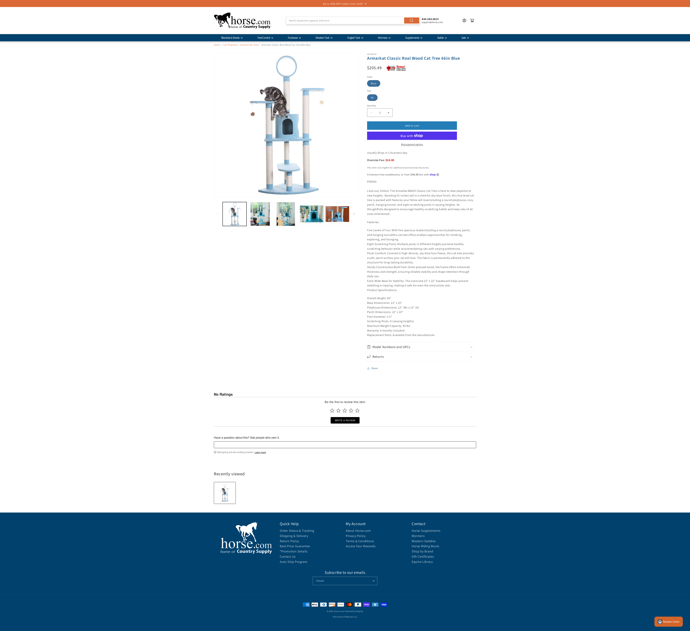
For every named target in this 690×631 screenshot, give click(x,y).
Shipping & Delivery (294, 536)
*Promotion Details (293, 551)
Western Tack (322, 38)
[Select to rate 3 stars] (345, 410)
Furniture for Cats (249, 44)
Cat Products (230, 44)
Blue (373, 83)
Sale (463, 38)
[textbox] (345, 444)
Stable (440, 38)
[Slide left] (218, 214)
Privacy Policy (355, 536)
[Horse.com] (242, 20)
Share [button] (374, 368)
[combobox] (353, 20)
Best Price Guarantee (295, 546)
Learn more (260, 452)
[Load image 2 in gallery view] (260, 214)
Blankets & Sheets (230, 38)
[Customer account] (464, 20)
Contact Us (288, 556)
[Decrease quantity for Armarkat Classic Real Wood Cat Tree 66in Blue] (371, 112)
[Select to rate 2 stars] (338, 410)
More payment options (412, 144)
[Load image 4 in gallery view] (312, 214)
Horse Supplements (426, 531)
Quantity (371, 105)
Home (217, 44)
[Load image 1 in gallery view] (235, 214)
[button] (421, 347)
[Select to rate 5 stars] (357, 410)
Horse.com (339, 611)
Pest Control (263, 38)
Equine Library (422, 562)
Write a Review (345, 420)
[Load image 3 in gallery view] (286, 214)
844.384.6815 (430, 19)
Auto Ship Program (293, 562)
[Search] (411, 20)
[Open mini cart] (472, 20)
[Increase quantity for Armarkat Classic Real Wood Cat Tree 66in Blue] (388, 112)
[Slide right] (354, 214)
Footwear (293, 38)
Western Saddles (424, 541)
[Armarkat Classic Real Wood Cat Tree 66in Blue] (225, 493)
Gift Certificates (423, 556)
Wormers (382, 38)
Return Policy (289, 541)
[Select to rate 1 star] (332, 410)
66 (372, 97)
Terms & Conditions (360, 541)
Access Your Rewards (360, 546)
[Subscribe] (373, 581)
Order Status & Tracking (297, 531)
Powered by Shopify (354, 611)
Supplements (412, 38)
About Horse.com (358, 531)
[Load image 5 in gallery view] (337, 214)
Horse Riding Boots (425, 546)
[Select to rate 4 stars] (351, 410)
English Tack (353, 38)
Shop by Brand (422, 551)
